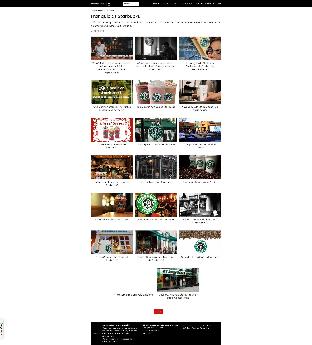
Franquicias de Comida (153, 328)
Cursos (166, 3)
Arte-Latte (147, 333)
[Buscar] (136, 3)
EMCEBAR (123, 331)
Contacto (187, 3)
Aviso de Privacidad (200, 328)
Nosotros (155, 3)
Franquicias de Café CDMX (208, 3)
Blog (176, 3)
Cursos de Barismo (151, 330)
